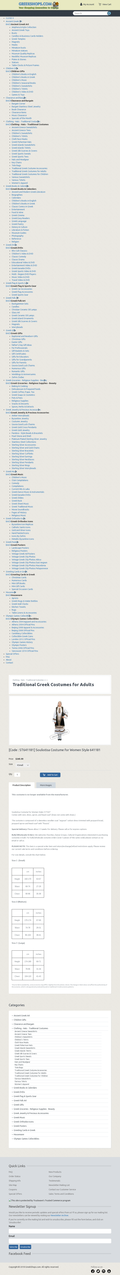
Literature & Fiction (20, 230)
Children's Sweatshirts (22, 86)
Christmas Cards (19, 577)
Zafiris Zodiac (18, 377)
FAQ (8, 657)
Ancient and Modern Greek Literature (28, 192)
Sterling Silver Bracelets (23, 451)
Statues (15, 62)
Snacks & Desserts (20, 404)
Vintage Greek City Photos (23, 557)
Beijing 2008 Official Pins (23, 630)
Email (12, 1236)
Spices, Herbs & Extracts (23, 406)
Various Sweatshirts (21, 177)
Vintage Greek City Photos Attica (26, 559)
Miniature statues (20, 50)
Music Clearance (19, 115)
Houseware (11, 592)
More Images (46, 785)
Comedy (15, 483)
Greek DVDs (11, 245)
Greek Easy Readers (21, 218)
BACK (8, 24)
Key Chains (17, 162)
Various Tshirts (18, 180)
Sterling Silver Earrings (22, 456)
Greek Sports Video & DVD (24, 271)
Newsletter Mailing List (59, 1185)
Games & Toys (18, 95)
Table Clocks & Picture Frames (25, 65)
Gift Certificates (19, 354)
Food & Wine (17, 212)
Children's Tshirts (20, 89)
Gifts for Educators (20, 357)
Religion (15, 242)
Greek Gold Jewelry (21, 430)
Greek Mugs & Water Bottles (25, 601)
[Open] (12, 3)
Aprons (15, 598)
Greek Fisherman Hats (21, 142)
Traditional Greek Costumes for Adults (29, 171)
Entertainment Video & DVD (24, 265)
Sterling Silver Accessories (24, 445)
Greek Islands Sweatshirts (23, 145)
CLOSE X (10, 18)
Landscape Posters (20, 548)
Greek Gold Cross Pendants (24, 427)
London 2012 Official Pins (23, 639)
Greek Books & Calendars (17, 186)
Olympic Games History (22, 642)
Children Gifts (12, 68)
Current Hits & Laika (21, 489)
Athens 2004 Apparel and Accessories (29, 622)
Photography (17, 236)
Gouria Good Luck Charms (23, 365)
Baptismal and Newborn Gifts (25, 336)
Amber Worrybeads (20, 415)
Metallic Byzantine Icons (23, 539)
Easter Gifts (17, 342)
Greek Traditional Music (22, 506)
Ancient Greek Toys (20, 30)
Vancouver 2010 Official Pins (25, 651)
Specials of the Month (22, 118)
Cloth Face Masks (20, 139)
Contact (9, 663)
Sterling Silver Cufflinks (22, 453)
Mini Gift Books (18, 583)
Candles (15, 307)
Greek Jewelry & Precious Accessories (23, 410)
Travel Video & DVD (21, 280)
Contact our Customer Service (62, 1189)
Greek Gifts (11, 330)
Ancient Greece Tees (21, 130)
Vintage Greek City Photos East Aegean (29, 562)
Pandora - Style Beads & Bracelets (27, 433)
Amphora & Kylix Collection (24, 27)
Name (12, 1226)
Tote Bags (16, 165)
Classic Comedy (19, 256)
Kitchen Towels (19, 607)
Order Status (14, 1176)
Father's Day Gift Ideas (22, 345)
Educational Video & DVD (23, 262)
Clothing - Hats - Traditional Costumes (23, 121)
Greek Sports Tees (20, 156)
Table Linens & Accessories (24, 613)
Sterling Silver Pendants (23, 462)
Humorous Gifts (19, 368)
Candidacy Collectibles (22, 633)
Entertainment (18, 209)
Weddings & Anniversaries (24, 374)
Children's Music (19, 80)
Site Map (13, 1185)
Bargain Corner (18, 103)
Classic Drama (18, 259)
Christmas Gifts (18, 339)
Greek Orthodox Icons (16, 518)
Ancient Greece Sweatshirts (24, 127)
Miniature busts (19, 48)
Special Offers (12, 654)
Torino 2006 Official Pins (23, 648)
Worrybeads (17, 327)
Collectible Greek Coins (22, 636)
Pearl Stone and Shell (21, 436)
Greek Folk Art (12, 298)
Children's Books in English (24, 74)
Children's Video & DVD (22, 92)
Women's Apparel (20, 183)
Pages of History (19, 512)
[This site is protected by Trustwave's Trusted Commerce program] (39, 1200)
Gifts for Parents (19, 362)
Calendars (16, 198)
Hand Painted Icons (20, 533)
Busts (14, 33)
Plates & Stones (19, 59)
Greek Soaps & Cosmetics (23, 395)
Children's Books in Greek (23, 77)
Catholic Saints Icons (21, 527)
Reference (16, 239)
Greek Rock (17, 501)
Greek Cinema (18, 215)
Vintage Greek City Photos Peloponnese (30, 568)
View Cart (106, 4)
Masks (15, 45)
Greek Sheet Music (20, 504)
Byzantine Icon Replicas (22, 524)
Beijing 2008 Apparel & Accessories (28, 627)
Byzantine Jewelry (20, 418)
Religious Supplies (20, 401)
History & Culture (19, 227)
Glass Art (16, 312)
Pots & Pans (17, 398)
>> (29, 680)
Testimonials (54, 1181)
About (8, 660)
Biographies (17, 195)
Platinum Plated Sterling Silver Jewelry (29, 439)
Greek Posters (12, 542)
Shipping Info (15, 1181)
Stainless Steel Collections (24, 442)
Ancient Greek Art (14, 21)
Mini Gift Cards (18, 586)
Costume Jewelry (20, 421)
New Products (55, 1172)
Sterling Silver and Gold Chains (26, 448)
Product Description (22, 785)
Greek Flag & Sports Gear (17, 283)
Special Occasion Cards (22, 589)
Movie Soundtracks (20, 509)
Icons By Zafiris (19, 536)
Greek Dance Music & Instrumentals (28, 492)
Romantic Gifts (18, 371)
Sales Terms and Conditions (61, 1194)
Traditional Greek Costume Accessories (29, 168)
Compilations (18, 486)
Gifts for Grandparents (22, 359)
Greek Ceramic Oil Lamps (23, 315)
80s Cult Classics (19, 251)
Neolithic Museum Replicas (24, 56)
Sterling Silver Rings (21, 465)
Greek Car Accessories (22, 289)
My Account (88, 4)
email (14, 841)
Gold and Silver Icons (21, 530)
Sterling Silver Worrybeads (24, 468)
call (65, 829)
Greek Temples (18, 39)
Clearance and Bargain (16, 98)
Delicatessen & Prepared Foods (26, 389)
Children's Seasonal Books (24, 83)
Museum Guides (19, 233)
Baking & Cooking (20, 386)
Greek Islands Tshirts (21, 148)
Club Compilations (20, 480)
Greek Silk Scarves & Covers (24, 151)
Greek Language (19, 221)
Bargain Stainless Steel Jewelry (26, 106)
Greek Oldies (18, 498)
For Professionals (20, 348)
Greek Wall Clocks (20, 604)
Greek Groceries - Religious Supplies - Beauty (26, 380)
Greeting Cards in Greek (16, 571)
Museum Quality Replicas (23, 53)
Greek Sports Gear (20, 295)
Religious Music (19, 515)
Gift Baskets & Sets (20, 351)
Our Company (55, 1176)
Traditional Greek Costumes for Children (30, 174)
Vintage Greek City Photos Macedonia (29, 565)
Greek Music (11, 471)
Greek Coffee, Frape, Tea (23, 392)
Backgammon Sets (20, 304)
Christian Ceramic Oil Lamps (24, 309)
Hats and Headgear (20, 159)
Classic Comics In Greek (22, 206)
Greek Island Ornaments (23, 318)
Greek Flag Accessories (22, 292)
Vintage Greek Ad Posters (23, 554)
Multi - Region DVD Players (24, 274)
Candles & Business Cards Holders (27, 36)
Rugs (14, 610)
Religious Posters (20, 551)
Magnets (16, 42)
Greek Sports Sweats (21, 154)
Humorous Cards (19, 580)
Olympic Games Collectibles (18, 616)
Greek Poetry (18, 224)
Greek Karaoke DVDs (21, 268)
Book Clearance (19, 109)
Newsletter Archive (59, 1215)
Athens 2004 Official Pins (23, 624)
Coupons (13, 1189)
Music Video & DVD (20, 277)
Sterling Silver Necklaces (23, 459)
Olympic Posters (19, 645)
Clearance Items (19, 112)
